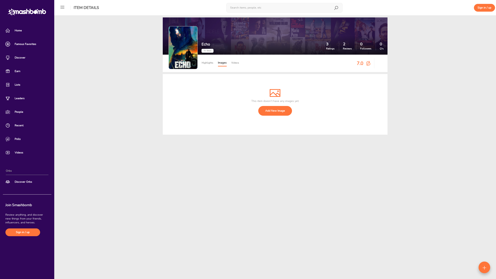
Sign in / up (23, 232)
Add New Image (275, 111)
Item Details (86, 7)
